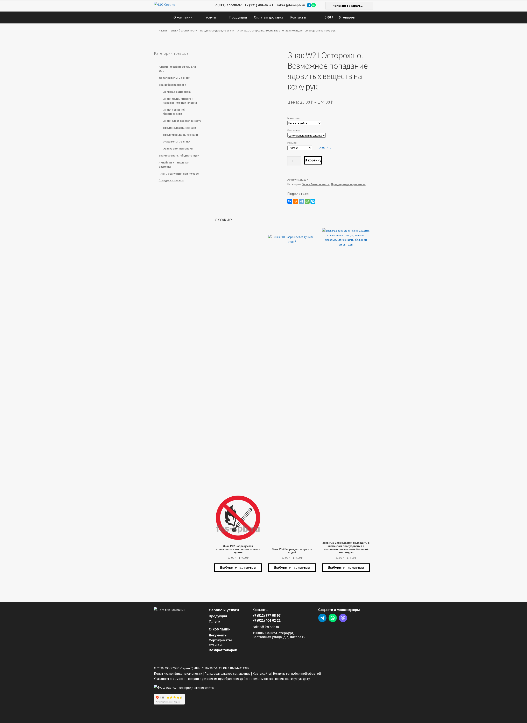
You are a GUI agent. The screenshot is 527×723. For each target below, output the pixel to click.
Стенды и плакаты (171, 180)
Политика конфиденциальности (178, 673)
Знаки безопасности (184, 30)
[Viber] (343, 618)
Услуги (211, 17)
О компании (183, 17)
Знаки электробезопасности (182, 121)
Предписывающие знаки (179, 128)
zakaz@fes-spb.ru (290, 5)
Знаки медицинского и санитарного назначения (180, 101)
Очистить (325, 147)
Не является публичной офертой (297, 673)
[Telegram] (309, 5)
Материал (293, 118)
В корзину (313, 160)
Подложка (293, 130)
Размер (292, 143)
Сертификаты (220, 640)
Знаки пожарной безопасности (174, 112)
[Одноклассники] (295, 201)
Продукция (238, 17)
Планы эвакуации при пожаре (179, 173)
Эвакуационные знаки (178, 148)
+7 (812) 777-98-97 (227, 5)
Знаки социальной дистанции (179, 155)
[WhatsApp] (313, 5)
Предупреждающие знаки (217, 30)
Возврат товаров (223, 650)
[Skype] (312, 201)
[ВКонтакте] (289, 201)
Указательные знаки (176, 141)
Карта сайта (262, 673)
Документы (218, 635)
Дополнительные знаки (174, 78)
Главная (163, 30)
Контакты (298, 17)
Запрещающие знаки (177, 92)
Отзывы (215, 645)
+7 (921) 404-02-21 (259, 5)
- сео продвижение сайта (195, 688)
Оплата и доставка (268, 17)
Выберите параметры (238, 567)
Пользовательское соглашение (227, 673)
